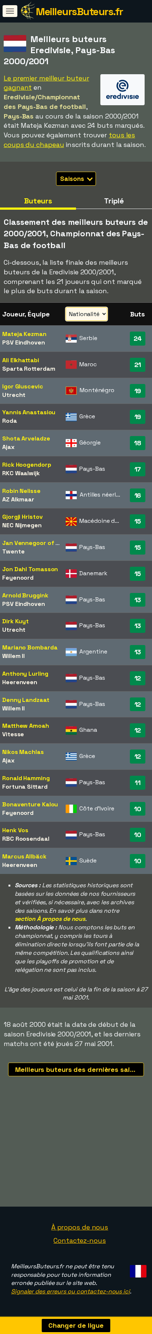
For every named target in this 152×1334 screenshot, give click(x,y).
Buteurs (38, 201)
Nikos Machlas (23, 752)
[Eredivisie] (122, 98)
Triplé (114, 201)
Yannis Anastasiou (28, 412)
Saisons (72, 179)
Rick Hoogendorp (26, 465)
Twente (13, 551)
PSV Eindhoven (23, 342)
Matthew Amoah (25, 726)
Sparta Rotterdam (28, 369)
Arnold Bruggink (25, 595)
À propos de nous (79, 1227)
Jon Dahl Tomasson (30, 569)
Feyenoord (18, 578)
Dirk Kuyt (15, 621)
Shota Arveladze (26, 438)
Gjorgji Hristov (22, 517)
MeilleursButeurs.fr (79, 11)
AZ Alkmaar (18, 499)
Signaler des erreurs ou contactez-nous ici (70, 1291)
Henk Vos (15, 830)
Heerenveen (19, 682)
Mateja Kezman (24, 334)
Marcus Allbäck (24, 856)
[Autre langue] (137, 1269)
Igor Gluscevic (22, 386)
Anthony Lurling (25, 674)
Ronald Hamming (26, 778)
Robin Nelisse (21, 491)
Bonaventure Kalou (30, 804)
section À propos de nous (50, 919)
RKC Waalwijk (21, 473)
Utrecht (13, 395)
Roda (9, 421)
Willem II (13, 656)
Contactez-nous (79, 1240)
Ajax (8, 447)
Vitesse (13, 734)
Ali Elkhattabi (20, 360)
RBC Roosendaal (25, 839)
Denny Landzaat (25, 700)
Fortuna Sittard (25, 787)
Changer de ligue (76, 1325)
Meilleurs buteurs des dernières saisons (79, 1069)
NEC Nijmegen (22, 525)
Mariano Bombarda (29, 647)
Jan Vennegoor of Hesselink (42, 543)
